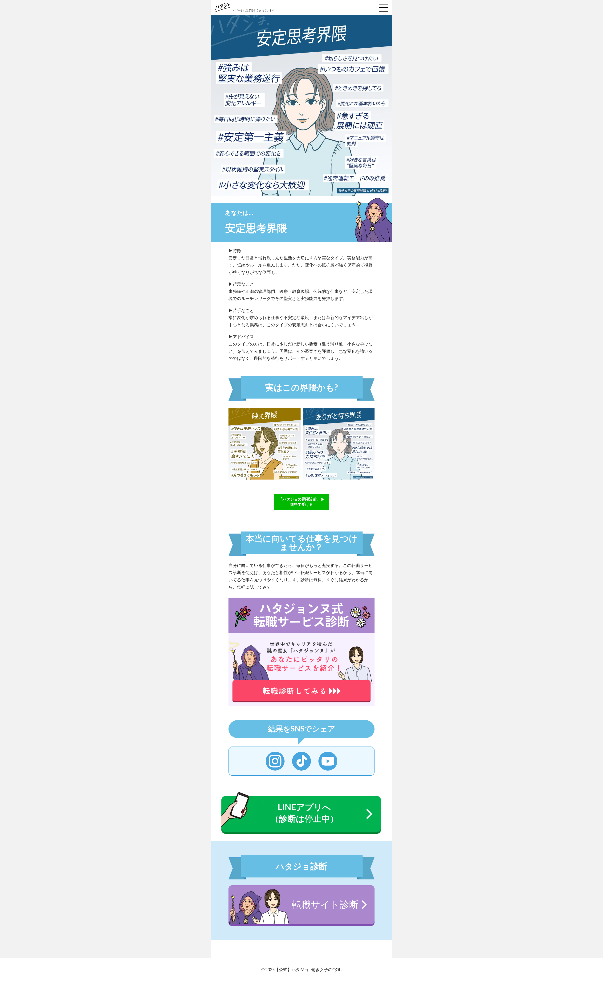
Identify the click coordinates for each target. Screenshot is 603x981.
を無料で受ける (301, 501)
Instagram (275, 761)
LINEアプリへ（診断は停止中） (304, 813)
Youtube (327, 761)
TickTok (301, 761)
